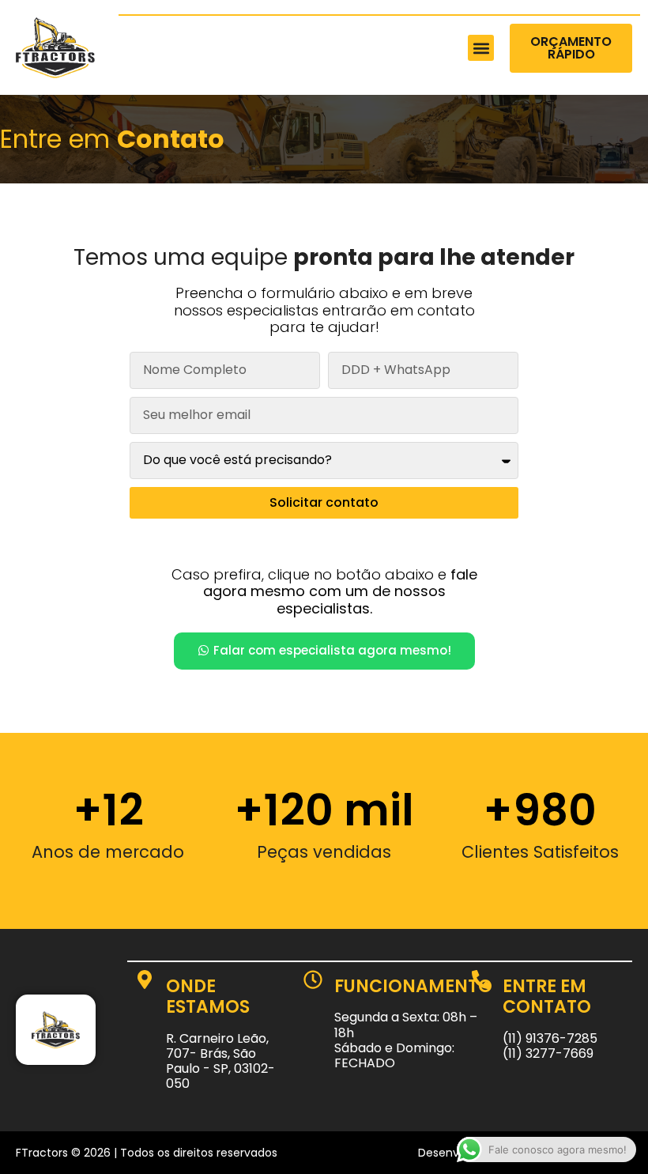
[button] (481, 48)
